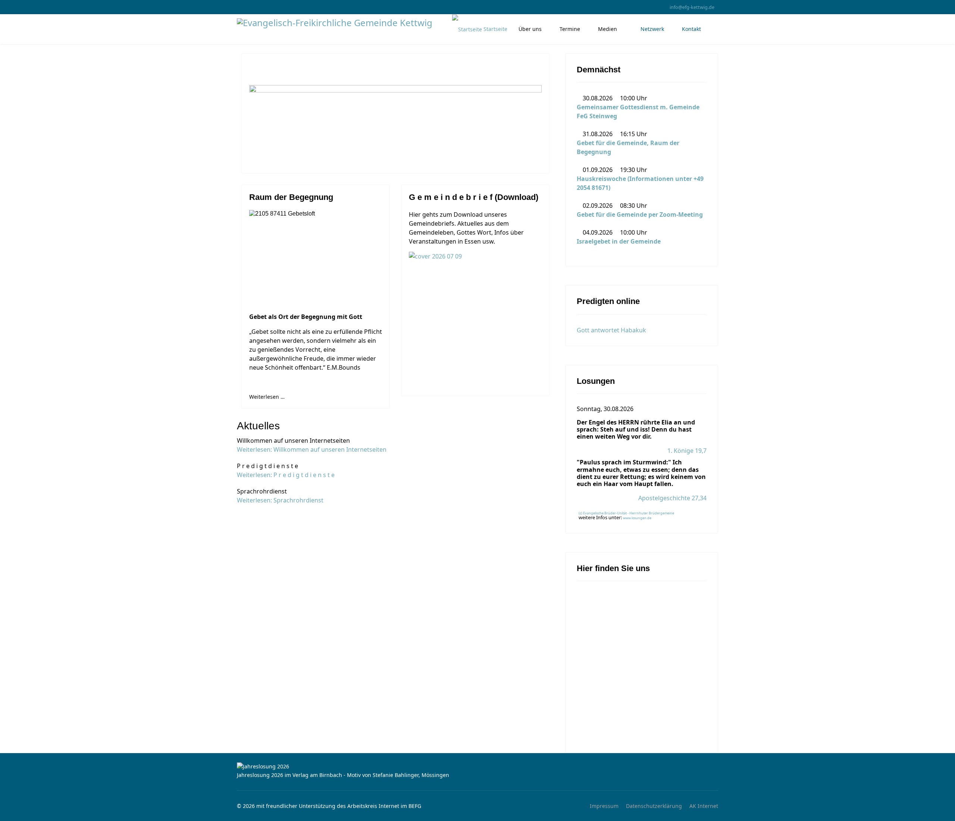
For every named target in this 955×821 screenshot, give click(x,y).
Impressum (604, 805)
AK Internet (703, 805)
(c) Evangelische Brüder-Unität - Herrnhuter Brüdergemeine (626, 513)
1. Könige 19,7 (687, 450)
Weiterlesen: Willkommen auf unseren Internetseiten (311, 449)
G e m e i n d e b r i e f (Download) (473, 197)
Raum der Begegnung (291, 197)
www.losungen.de (637, 518)
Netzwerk (651, 28)
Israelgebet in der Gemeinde (619, 241)
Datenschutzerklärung (654, 805)
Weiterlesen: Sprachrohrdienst (280, 500)
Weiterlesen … (267, 396)
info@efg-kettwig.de (692, 7)
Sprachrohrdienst (262, 491)
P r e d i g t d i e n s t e (267, 466)
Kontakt (691, 28)
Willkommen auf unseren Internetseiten (293, 440)
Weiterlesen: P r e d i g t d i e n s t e (286, 475)
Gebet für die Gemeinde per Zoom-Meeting (640, 214)
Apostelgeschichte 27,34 (672, 498)
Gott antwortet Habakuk (611, 330)
